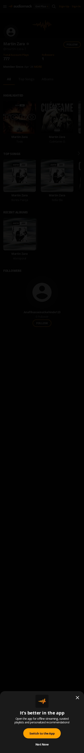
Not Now (42, 744)
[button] (42, 376)
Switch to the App (42, 733)
